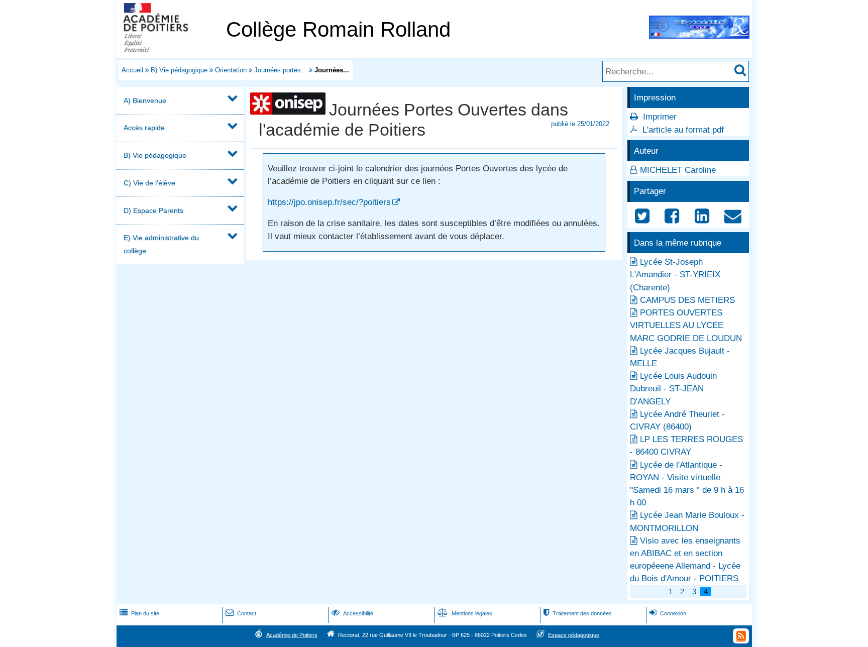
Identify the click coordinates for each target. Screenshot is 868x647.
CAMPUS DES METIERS (687, 300)
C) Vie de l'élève (149, 183)
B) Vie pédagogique (179, 70)
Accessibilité (352, 613)
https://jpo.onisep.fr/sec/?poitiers (329, 202)
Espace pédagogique (573, 634)
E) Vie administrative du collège (161, 244)
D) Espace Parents (153, 210)
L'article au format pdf (683, 130)
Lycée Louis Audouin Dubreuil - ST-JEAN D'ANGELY (673, 388)
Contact (241, 613)
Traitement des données (578, 613)
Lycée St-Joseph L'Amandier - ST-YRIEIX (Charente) (675, 274)
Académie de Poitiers (291, 634)
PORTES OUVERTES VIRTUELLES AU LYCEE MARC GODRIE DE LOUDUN (686, 325)
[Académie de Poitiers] (169, 49)
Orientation (231, 70)
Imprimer (660, 117)
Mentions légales (465, 613)
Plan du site (139, 613)
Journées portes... (280, 70)
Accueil (132, 70)
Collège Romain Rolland (338, 29)
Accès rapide (144, 128)
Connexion (667, 613)
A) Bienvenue (145, 100)
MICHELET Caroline (678, 170)
